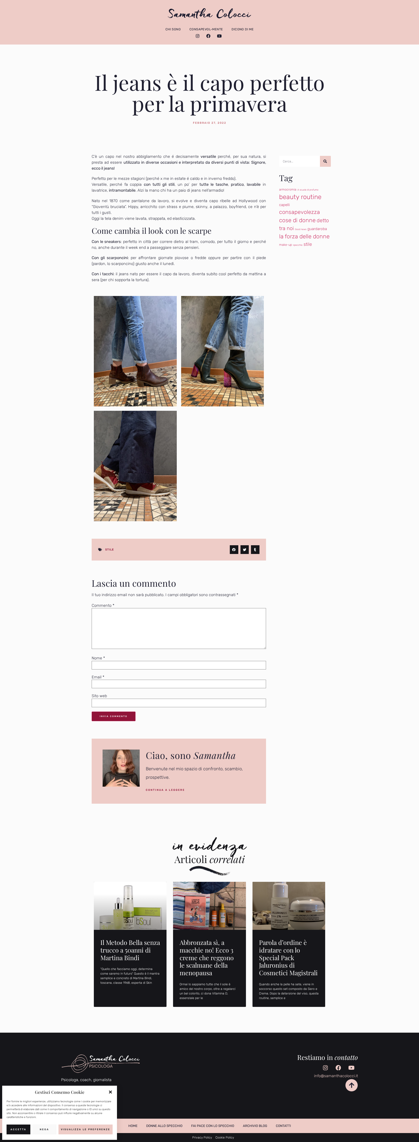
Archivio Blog (255, 1126)
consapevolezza (299, 212)
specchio (297, 245)
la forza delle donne (304, 236)
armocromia (287, 189)
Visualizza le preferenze (85, 1129)
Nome (98, 658)
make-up (285, 245)
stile (109, 549)
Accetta (18, 1129)
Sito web (99, 696)
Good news (300, 229)
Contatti (283, 1126)
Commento (103, 605)
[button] (110, 1092)
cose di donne (297, 220)
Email (98, 677)
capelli (284, 205)
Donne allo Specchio (164, 1126)
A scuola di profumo (307, 189)
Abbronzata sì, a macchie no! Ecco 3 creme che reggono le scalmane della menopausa (207, 957)
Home (132, 1126)
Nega (44, 1129)
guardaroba (317, 229)
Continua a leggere (165, 789)
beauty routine (300, 197)
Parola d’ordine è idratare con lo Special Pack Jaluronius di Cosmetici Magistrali (288, 957)
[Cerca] (325, 161)
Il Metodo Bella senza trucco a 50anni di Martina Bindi (130, 950)
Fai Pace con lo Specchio (212, 1126)
